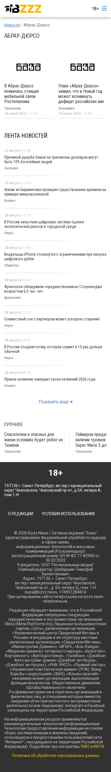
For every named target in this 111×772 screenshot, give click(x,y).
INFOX (99, 746)
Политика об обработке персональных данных (55, 755)
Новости (12, 25)
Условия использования (68, 513)
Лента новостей (26, 135)
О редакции (20, 513)
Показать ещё (54, 401)
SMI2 (85, 746)
